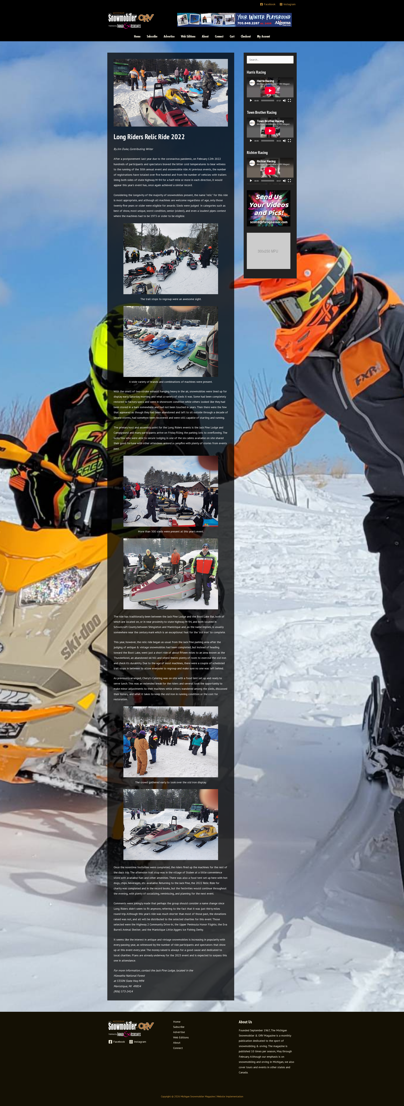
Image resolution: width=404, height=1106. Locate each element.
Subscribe (178, 1027)
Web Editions (181, 1037)
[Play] (250, 100)
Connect (178, 1048)
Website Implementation (230, 1096)
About (176, 1042)
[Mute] (284, 100)
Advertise (179, 1032)
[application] (270, 90)
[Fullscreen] (289, 100)
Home (176, 1021)
